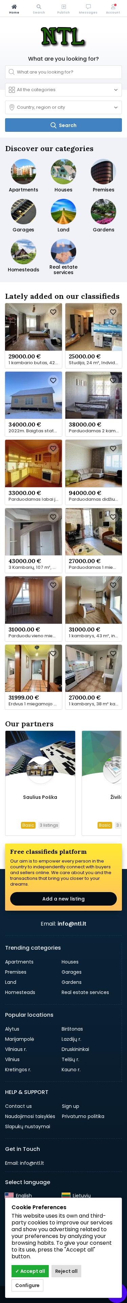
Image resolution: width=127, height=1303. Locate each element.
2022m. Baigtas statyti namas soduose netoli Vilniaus (35, 431)
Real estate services (85, 992)
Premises (15, 972)
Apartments (19, 961)
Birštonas (72, 1029)
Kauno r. (71, 1069)
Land (10, 982)
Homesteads (20, 992)
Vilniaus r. (16, 1049)
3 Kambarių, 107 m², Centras (35, 567)
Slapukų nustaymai (27, 1126)
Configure (27, 1285)
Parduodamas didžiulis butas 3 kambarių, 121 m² (95, 499)
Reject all (66, 1271)
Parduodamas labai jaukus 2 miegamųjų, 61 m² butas (35, 499)
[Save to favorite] (53, 312)
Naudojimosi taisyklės (30, 1116)
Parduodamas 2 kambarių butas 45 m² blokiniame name (95, 431)
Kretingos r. (18, 1069)
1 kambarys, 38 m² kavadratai (95, 704)
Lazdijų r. (71, 1039)
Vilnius (12, 1059)
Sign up (70, 1106)
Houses (70, 961)
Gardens (72, 982)
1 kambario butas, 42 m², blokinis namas (35, 363)
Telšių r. (70, 1059)
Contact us (18, 1106)
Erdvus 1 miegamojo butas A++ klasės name (35, 704)
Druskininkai (75, 1049)
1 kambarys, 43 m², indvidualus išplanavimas (95, 636)
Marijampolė (19, 1039)
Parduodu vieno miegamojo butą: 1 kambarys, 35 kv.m (35, 636)
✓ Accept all (30, 1271)
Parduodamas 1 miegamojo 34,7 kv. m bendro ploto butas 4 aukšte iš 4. (95, 567)
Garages (72, 972)
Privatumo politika (83, 1116)
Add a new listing (63, 898)
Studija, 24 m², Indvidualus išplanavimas (95, 363)
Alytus (12, 1029)
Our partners (29, 723)
